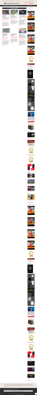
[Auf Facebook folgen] (29, 0)
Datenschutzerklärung (30, 393)
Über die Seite (7, 0)
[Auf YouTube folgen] (32, 0)
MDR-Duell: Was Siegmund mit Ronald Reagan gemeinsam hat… (31, 372)
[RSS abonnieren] (31, 0)
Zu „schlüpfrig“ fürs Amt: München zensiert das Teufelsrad (30, 185)
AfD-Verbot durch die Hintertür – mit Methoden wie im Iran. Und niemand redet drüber (31, 45)
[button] (1, 393)
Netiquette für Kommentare (19, 393)
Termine (12, 393)
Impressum (27, 393)
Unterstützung (10, 0)
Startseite (6, 393)
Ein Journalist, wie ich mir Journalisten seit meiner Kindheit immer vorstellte (30, 138)
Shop (20, 0)
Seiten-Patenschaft (13, 0)
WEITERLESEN (3, 26)
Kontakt (18, 0)
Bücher (16, 0)
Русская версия (23, 393)
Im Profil (4, 0)
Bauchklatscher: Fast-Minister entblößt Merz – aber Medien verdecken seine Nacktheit (31, 33)
